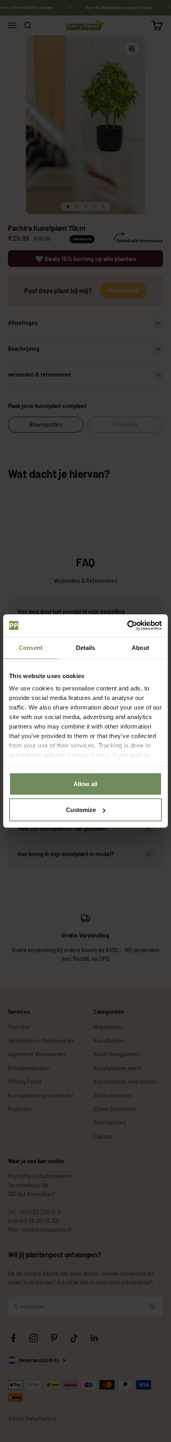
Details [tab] (85, 647)
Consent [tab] (31, 647)
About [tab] (140, 647)
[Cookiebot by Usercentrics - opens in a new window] (127, 625)
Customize (81, 809)
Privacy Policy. (89, 755)
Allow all (85, 783)
